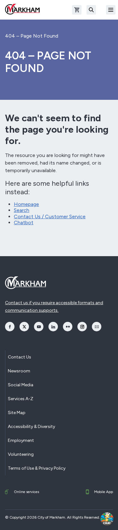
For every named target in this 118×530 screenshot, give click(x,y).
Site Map (16, 412)
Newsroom (19, 371)
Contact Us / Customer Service (50, 217)
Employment (21, 440)
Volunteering (21, 454)
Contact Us (19, 357)
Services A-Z (20, 398)
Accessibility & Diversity (31, 426)
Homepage (26, 204)
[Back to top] (90, 519)
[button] (107, 519)
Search (21, 210)
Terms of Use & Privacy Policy (36, 468)
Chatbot (23, 223)
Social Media (20, 385)
